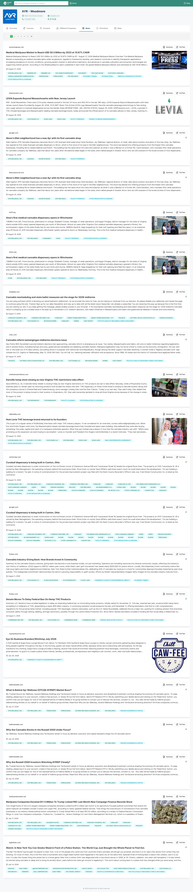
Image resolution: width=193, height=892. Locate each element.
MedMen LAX (45, 73)
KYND (58, 238)
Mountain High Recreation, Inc (65, 868)
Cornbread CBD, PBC (16, 620)
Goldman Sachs (52, 822)
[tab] (11, 28)
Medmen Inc (31, 73)
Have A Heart (87, 868)
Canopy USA (149, 490)
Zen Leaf (72, 487)
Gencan (11, 868)
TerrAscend (43, 76)
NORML (76, 321)
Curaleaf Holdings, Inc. (17, 318)
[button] (187, 3)
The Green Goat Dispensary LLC (148, 484)
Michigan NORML (50, 321)
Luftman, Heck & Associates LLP (142, 318)
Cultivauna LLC (33, 119)
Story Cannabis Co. (132, 490)
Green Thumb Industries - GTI (102, 318)
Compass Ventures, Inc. (41, 318)
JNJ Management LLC (104, 487)
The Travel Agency (73, 871)
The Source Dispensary (64, 73)
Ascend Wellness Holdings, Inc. (87, 711)
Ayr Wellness (73, 76)
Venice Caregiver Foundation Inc (21, 76)
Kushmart (82, 73)
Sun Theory (88, 321)
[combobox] (41, 3)
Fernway (25, 871)
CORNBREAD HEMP (70, 620)
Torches (88, 871)
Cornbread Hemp (88, 620)
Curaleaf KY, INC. (124, 484)
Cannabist (47, 238)
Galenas (30, 159)
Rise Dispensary (83, 825)
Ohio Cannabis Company (17, 487)
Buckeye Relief (44, 159)
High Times (23, 868)
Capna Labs (121, 487)
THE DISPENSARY (33, 400)
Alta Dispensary (69, 580)
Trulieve (121, 318)
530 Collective (103, 868)
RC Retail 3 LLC (114, 490)
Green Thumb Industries (76, 318)
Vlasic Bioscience (51, 580)
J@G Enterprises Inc (40, 868)
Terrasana (62, 490)
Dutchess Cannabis (116, 73)
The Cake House (97, 73)
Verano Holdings (166, 318)
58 (31, 36)
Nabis (34, 487)
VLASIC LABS (85, 580)
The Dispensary (50, 400)
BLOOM (133, 487)
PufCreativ (12, 871)
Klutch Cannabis (78, 490)
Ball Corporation (40, 871)
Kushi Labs (48, 119)
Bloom (143, 487)
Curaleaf (58, 318)
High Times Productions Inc (124, 868)
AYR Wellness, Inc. (15, 73)
